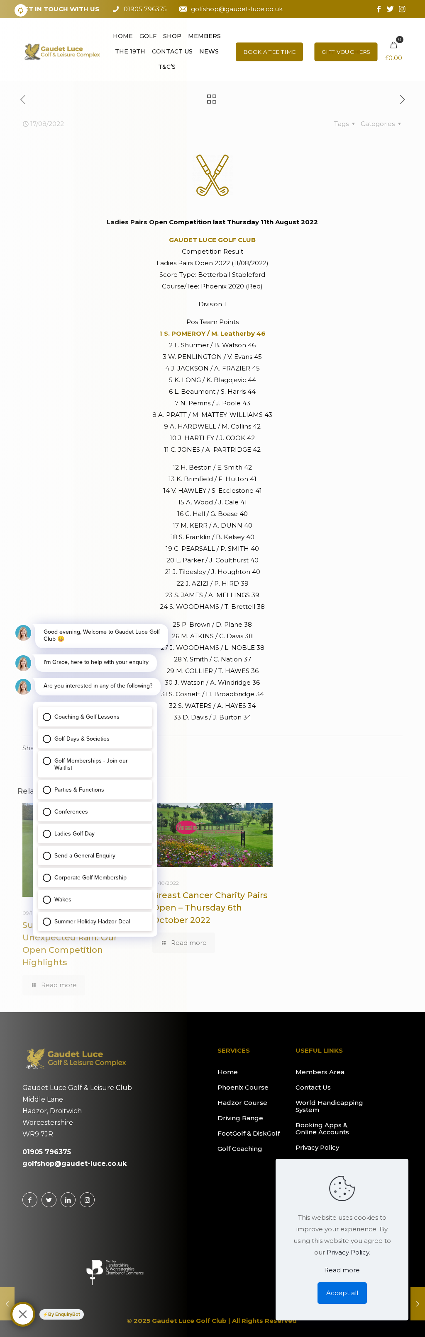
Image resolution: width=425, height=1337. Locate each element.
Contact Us (313, 1087)
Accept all (342, 1293)
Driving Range (240, 1118)
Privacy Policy (317, 1147)
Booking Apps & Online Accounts (322, 1128)
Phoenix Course (243, 1087)
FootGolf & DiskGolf (248, 1133)
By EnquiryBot (64, 1314)
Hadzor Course (242, 1103)
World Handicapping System (329, 1106)
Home (227, 1072)
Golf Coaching (239, 1149)
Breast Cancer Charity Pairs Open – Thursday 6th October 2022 (210, 907)
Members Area (320, 1072)
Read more (342, 1270)
